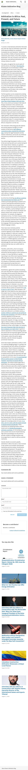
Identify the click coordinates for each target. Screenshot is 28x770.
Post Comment (22, 514)
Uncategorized (5, 13)
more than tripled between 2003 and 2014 (12, 101)
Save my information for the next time (12, 511)
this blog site (20, 66)
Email (3, 505)
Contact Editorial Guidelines (17, 530)
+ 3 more (17, 13)
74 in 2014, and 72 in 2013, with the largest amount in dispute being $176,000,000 (13, 422)
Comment (3, 485)
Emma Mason (13, 38)
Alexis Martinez (5, 38)
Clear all (12, 514)
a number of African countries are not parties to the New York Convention (13, 312)
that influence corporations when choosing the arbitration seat (13, 131)
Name (3, 499)
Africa (12, 13)
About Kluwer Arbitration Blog (9, 768)
